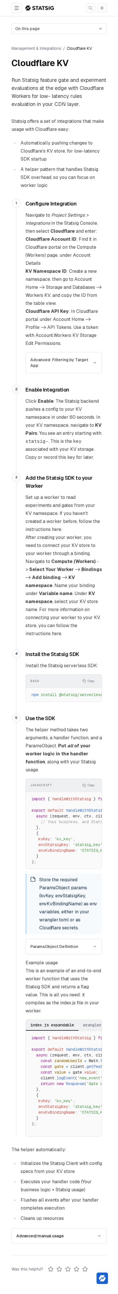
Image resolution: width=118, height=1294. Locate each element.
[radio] (51, 1269)
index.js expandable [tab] (52, 1025)
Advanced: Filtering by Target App (59, 362)
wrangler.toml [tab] (98, 1025)
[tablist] (71, 1025)
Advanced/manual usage (40, 1235)
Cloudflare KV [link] (79, 48)
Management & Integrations (36, 48)
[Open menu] (16, 8)
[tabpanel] (64, 1083)
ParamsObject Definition (54, 946)
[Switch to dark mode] (102, 8)
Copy (91, 681)
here (56, 529)
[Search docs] (90, 8)
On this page (27, 28)
